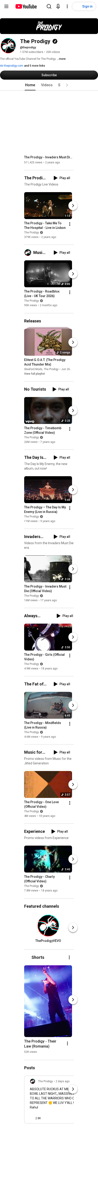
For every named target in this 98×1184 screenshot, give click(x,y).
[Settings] (67, 6)
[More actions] (69, 224)
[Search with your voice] (58, 6)
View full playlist (34, 373)
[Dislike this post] (46, 1118)
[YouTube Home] (26, 6)
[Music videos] (28, 252)
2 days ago (63, 1081)
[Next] (72, 205)
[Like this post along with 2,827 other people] (31, 1118)
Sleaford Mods (33, 369)
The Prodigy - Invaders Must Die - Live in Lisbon (49, 157)
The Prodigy (31, 232)
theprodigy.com (13, 65)
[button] (67, 85)
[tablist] (49, 85)
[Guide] (6, 6)
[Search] (49, 6)
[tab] (30, 85)
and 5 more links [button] (34, 65)
